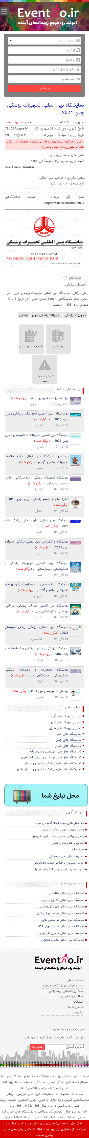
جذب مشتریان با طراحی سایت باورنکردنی (59, 863)
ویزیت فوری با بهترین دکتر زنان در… (62, 830)
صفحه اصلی (75, 980)
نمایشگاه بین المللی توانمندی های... (62, 920)
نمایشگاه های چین (68, 739)
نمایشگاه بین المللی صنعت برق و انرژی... (58, 913)
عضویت (78, 1012)
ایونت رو (58, 346)
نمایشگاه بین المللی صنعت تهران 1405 (60, 926)
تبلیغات (78, 1001)
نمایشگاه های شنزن (68, 745)
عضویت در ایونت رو (31, 346)
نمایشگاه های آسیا (68, 734)
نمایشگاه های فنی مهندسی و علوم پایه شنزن (51, 757)
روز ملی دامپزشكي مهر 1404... (48, 691)
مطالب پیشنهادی (71, 996)
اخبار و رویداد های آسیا (65, 716)
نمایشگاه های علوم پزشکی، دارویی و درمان (52, 763)
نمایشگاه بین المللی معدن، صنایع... (62, 940)
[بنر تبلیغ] (46, 795)
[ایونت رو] (48, 15)
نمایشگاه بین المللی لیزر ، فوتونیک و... (60, 907)
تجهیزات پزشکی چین (46, 315)
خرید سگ (78, 849)
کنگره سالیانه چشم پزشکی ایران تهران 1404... (36, 499)
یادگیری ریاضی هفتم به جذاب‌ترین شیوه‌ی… (57, 836)
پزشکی (23, 315)
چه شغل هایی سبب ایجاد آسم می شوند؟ (58, 823)
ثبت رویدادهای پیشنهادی (66, 991)
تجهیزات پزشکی (75, 315)
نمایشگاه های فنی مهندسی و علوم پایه (55, 751)
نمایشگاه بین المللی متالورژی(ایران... (61, 900)
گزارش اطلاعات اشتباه (45, 378)
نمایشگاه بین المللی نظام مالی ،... (64, 893)
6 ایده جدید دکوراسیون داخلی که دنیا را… (58, 869)
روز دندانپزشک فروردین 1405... (48, 398)
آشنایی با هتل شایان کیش (68, 843)
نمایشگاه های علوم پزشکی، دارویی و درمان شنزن (48, 769)
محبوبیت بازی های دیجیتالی (66, 856)
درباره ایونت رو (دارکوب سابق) (63, 985)
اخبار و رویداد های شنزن (65, 728)
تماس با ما (75, 1007)
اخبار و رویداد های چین (65, 722)
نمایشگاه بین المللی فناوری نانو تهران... (60, 933)
